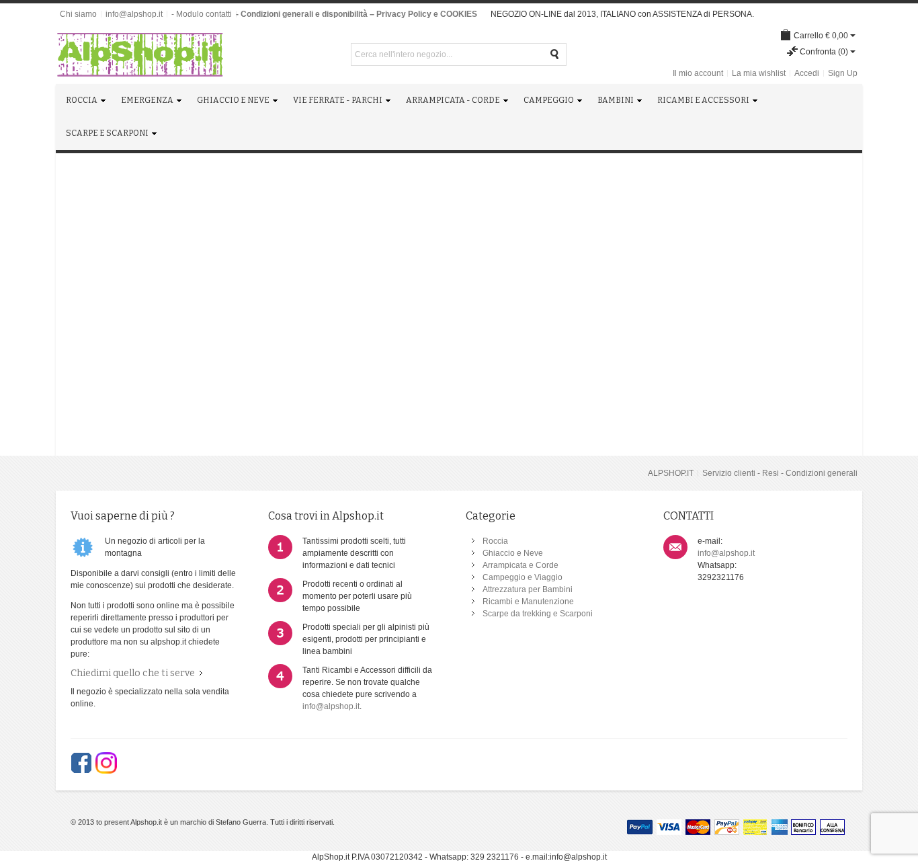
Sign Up (843, 73)
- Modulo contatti (201, 14)
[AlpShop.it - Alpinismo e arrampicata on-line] (140, 54)
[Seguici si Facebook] (81, 763)
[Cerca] (555, 54)
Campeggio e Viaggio (522, 577)
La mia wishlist (759, 73)
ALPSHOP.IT (671, 473)
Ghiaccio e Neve (513, 553)
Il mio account (698, 73)
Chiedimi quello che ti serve (133, 673)
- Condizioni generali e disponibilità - (304, 14)
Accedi (806, 73)
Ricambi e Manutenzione (528, 601)
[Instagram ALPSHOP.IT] (106, 763)
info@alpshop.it (134, 14)
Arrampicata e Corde (520, 565)
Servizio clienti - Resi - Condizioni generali (780, 473)
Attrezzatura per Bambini (528, 589)
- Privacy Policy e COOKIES (424, 14)
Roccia (495, 541)
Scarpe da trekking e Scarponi (538, 613)
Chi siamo (78, 14)
